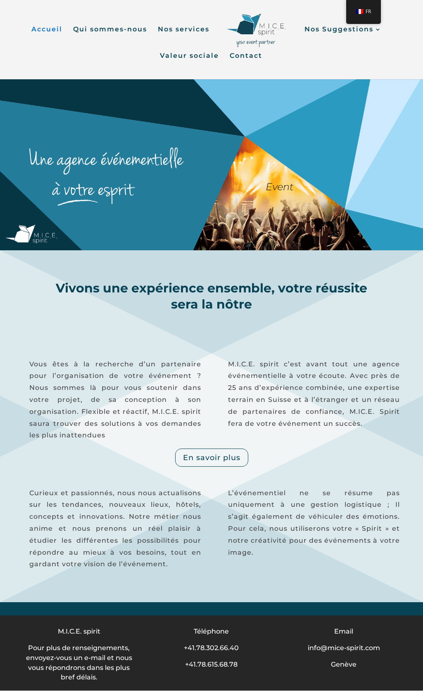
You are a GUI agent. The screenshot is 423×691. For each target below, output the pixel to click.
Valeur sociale (189, 56)
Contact (246, 56)
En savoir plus (211, 457)
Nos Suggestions (338, 29)
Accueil (46, 29)
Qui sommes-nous (110, 29)
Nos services (183, 29)
